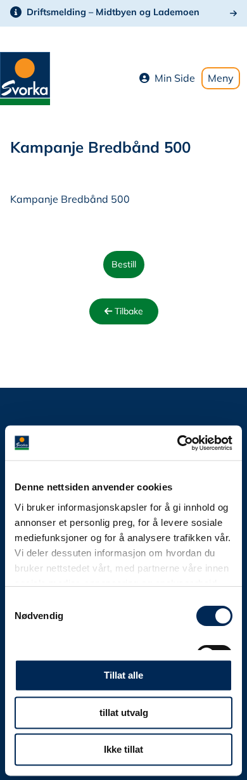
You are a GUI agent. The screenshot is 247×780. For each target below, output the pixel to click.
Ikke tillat (123, 750)
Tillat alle (123, 675)
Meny (221, 78)
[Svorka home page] (25, 77)
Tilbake (127, 311)
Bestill (123, 264)
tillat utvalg (123, 712)
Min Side (175, 78)
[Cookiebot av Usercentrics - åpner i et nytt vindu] (177, 443)
